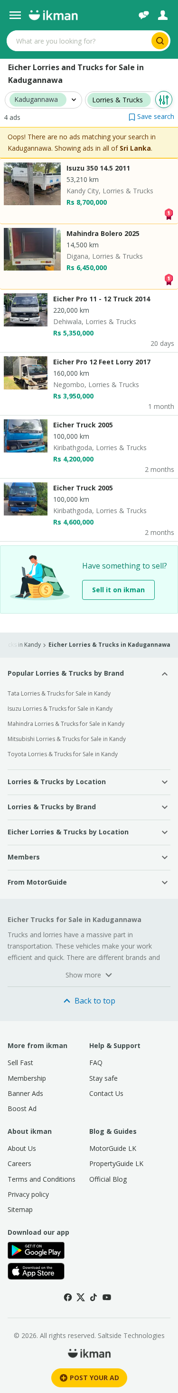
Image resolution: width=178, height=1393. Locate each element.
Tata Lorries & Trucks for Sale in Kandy (59, 693)
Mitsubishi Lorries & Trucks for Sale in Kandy (67, 739)
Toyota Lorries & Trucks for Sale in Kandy (63, 754)
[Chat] (143, 15)
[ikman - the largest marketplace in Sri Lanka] (53, 15)
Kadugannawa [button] (36, 100)
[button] (151, 116)
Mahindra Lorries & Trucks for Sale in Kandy (66, 724)
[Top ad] (168, 213)
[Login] (162, 15)
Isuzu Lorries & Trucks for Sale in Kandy (60, 709)
